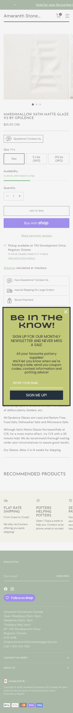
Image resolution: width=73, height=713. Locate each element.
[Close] (66, 312)
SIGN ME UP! (36, 395)
